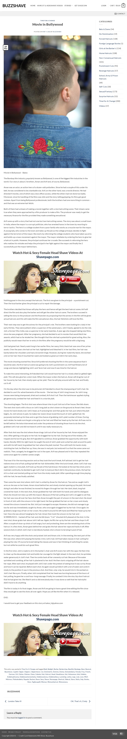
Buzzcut (88, 669)
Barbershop (63, 669)
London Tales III (14, 701)
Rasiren (32, 679)
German (12, 674)
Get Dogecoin (81, 6)
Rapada (26, 679)
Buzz (83, 669)
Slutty (78, 679)
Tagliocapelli (36, 682)
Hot (66, 674)
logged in (21, 717)
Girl (16, 674)
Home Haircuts (105, 53)
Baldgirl (50, 669)
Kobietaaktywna (13, 677)
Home (32, 6)
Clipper (20, 672)
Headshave (60, 674)
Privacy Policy (14, 732)
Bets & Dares (104, 29)
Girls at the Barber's (107, 48)
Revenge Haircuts (106, 70)
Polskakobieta (18, 679)
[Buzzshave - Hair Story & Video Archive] (14, 5)
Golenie (38, 674)
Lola (77, 677)
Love (81, 677)
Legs (74, 677)
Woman (44, 682)
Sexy (42, 679)
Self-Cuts (103, 86)
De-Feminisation (106, 34)
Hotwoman (72, 674)
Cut (42, 672)
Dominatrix (48, 672)
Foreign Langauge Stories (109, 43)
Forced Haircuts (106, 39)
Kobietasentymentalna (28, 677)
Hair (43, 674)
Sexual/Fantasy (105, 91)
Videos (102, 106)
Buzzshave (57, 31)
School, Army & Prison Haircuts (108, 77)
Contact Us (46, 732)
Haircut (48, 674)
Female (78, 672)
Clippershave (35, 672)
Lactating (63, 677)
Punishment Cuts (106, 66)
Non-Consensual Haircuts (110, 58)
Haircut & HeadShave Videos (50, 6)
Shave (47, 679)
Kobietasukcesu (42, 677)
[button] (103, 5)
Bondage (77, 669)
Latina (69, 677)
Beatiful (71, 669)
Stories (67, 6)
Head (53, 674)
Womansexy (63, 682)
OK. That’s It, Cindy (79, 701)
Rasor (38, 679)
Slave (73, 679)
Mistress (9, 679)
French (87, 672)
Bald (45, 669)
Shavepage (53, 679)
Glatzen (27, 674)
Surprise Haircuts (106, 96)
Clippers (27, 672)
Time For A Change (47, 20)
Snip (81, 679)
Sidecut (67, 679)
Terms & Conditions (31, 732)
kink (78, 674)
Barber (56, 669)
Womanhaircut (53, 682)
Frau (83, 672)
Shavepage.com (47, 257)
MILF (86, 677)
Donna (61, 672)
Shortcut (61, 679)
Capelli (15, 672)
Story (29, 682)
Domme (56, 672)
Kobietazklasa (54, 677)
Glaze (33, 674)
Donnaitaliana (70, 672)
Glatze (21, 674)
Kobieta (83, 674)
